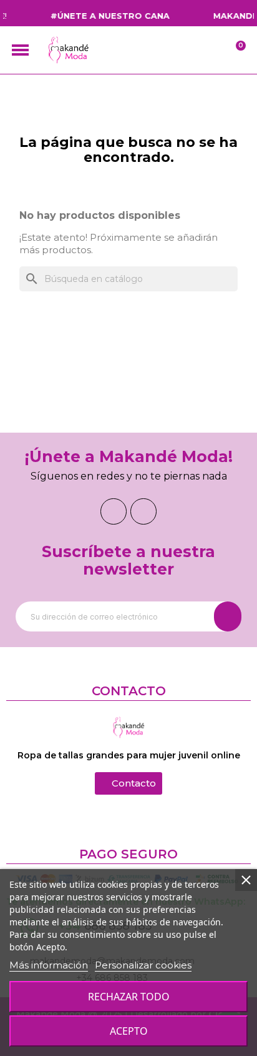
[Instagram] (143, 511)
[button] (128, 783)
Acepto (129, 1031)
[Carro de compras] (233, 50)
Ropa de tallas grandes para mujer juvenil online (128, 755)
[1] (227, 616)
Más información (48, 965)
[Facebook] (113, 511)
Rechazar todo (129, 996)
